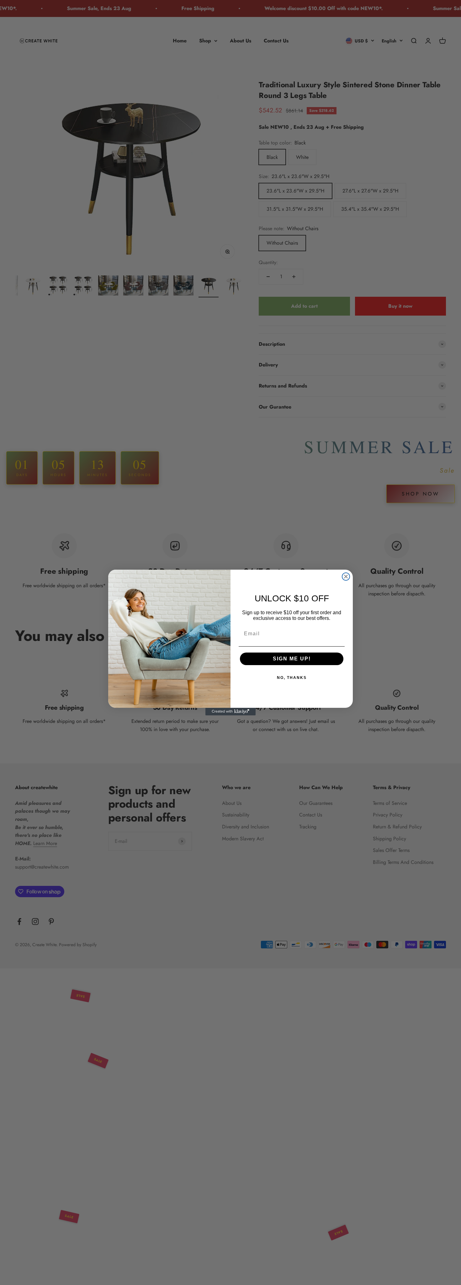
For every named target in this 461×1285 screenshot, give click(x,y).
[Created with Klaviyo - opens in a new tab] (230, 711)
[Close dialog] (346, 576)
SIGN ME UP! (292, 658)
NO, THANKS (292, 677)
